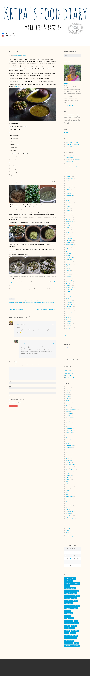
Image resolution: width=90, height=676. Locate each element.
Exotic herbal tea (70, 430)
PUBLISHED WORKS (59, 43)
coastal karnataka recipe (71, 409)
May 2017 (68, 317)
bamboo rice (68, 396)
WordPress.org (69, 536)
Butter (67, 404)
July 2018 (68, 291)
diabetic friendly (75, 591)
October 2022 (69, 201)
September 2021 (69, 221)
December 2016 (69, 327)
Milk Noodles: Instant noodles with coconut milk (46, 309)
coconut (68, 411)
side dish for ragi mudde (32, 302)
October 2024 (69, 176)
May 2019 (68, 272)
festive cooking (68, 598)
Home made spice (70, 445)
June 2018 (68, 293)
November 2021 (69, 219)
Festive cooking (69, 432)
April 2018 (68, 297)
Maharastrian (69, 460)
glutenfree (75, 600)
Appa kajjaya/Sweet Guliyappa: (73, 146)
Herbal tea (68, 441)
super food (39, 302)
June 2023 (68, 189)
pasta (67, 481)
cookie (67, 419)
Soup (67, 502)
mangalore (68, 615)
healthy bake (68, 605)
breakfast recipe (68, 581)
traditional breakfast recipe (70, 638)
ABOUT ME (28, 43)
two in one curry (51, 302)
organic (67, 477)
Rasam (34, 300)
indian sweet (68, 608)
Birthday (68, 400)
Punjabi (68, 488)
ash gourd (68, 389)
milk (76, 620)
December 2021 (69, 218)
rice (66, 628)
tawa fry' (68, 509)
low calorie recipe (69, 613)
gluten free (68, 600)
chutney (68, 407)
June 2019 (68, 270)
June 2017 (68, 315)
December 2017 (69, 304)
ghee (75, 598)
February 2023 (69, 195)
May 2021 (68, 229)
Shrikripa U (25, 55)
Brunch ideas (68, 583)
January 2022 (69, 216)
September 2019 (69, 265)
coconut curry (69, 413)
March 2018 (68, 299)
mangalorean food (70, 466)
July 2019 (68, 268)
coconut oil (68, 415)
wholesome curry (12, 303)
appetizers (68, 387)
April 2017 (68, 319)
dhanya (18, 324)
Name (10, 381)
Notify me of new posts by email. (16, 402)
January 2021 (69, 236)
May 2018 (68, 295)
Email (10, 386)
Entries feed (68, 532)
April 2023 (68, 191)
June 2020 (68, 250)
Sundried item (69, 505)
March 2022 (68, 212)
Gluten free (15, 300)
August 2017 (69, 312)
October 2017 (69, 308)
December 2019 (69, 261)
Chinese (68, 406)
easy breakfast (73, 593)
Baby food (68, 391)
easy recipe (68, 595)
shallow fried (69, 498)
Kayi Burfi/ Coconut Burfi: (72, 142)
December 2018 (69, 282)
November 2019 (69, 263)
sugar (67, 504)
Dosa (67, 424)
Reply (53, 324)
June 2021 (68, 227)
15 (70, 558)
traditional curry (45, 302)
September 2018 (69, 287)
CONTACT (50, 43)
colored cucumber (70, 417)
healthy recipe (76, 605)
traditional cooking (69, 640)
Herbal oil (68, 440)
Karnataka (20, 300)
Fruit (67, 436)
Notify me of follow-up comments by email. (18, 399)
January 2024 (69, 186)
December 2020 (69, 238)
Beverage (68, 398)
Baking (67, 392)
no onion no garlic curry (71, 471)
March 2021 (68, 233)
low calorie (68, 610)
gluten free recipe (69, 603)
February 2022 (69, 214)
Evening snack (69, 428)
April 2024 (68, 184)
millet (31, 300)
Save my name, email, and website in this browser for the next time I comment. (23, 396)
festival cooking (76, 595)
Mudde (17, 86)
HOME (34, 43)
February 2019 (69, 278)
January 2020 (69, 259)
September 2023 (69, 187)
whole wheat (76, 645)
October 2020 (69, 242)
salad (67, 494)
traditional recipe (69, 643)
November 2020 (69, 240)
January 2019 (69, 280)
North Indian (69, 475)
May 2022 (68, 210)
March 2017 (68, 321)
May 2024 (68, 182)
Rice (67, 492)
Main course (27, 300)
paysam (67, 483)
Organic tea (68, 479)
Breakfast (68, 402)
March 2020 (68, 255)
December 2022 (69, 199)
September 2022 (69, 203)
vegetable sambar (70, 519)
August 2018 (69, 289)
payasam (73, 625)
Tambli (67, 507)
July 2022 (68, 206)
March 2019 (68, 276)
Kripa (66, 83)
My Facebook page (68, 335)
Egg (67, 426)
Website (10, 391)
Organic (67, 625)
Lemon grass (69, 455)
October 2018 (69, 285)
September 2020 (69, 244)
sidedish (71, 628)
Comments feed (69, 534)
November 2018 (69, 283)
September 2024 (69, 178)
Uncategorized (43, 300)
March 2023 (68, 193)
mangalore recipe (69, 620)
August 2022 (69, 204)
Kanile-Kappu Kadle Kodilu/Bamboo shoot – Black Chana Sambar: (72, 165)
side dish (25, 302)
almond (67, 578)
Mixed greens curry (19, 302)
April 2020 (68, 253)
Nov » (68, 568)
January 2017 (69, 325)
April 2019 (68, 274)
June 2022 (68, 208)
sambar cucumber (70, 496)
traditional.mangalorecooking (71, 635)
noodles (68, 473)
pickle (67, 485)
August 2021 (69, 223)
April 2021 (68, 231)
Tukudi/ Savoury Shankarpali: (72, 144)
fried (67, 434)
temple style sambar (70, 511)
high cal (68, 443)
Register (68, 528)
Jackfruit (68, 449)
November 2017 (69, 306)
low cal (23, 300)
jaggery (75, 608)
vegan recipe (68, 645)
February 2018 (69, 300)
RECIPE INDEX (42, 43)
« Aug (65, 568)
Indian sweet (69, 447)
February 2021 (69, 234)
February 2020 (69, 257)
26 (79, 562)
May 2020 (68, 251)
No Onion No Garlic (70, 470)
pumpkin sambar (69, 487)
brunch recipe (76, 583)
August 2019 (69, 266)
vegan (47, 300)
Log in (67, 530)
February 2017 (69, 323)
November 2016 (69, 329)
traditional (38, 300)
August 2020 (69, 246)
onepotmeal (76, 623)
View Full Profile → (68, 105)
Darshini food (69, 423)
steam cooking (74, 630)
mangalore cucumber (70, 464)
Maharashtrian (69, 458)
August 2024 (69, 180)
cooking (68, 421)
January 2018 (69, 302)
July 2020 (68, 248)
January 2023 (69, 197)
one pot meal (68, 623)
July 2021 (68, 225)
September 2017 (69, 310)
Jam (67, 451)
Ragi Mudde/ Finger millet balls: (16, 309)
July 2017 (68, 314)
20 (65, 562)
